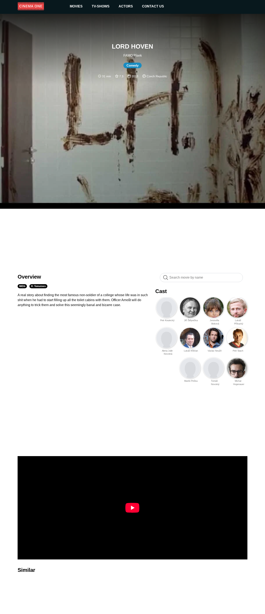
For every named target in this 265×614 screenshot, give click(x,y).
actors (126, 6)
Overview (29, 277)
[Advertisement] (132, 239)
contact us (153, 6)
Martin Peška (191, 381)
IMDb (22, 286)
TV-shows (101, 6)
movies (76, 6)
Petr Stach (238, 350)
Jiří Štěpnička (191, 320)
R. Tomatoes (38, 286)
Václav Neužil (214, 350)
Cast (161, 291)
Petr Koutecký (167, 320)
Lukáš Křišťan (191, 350)
